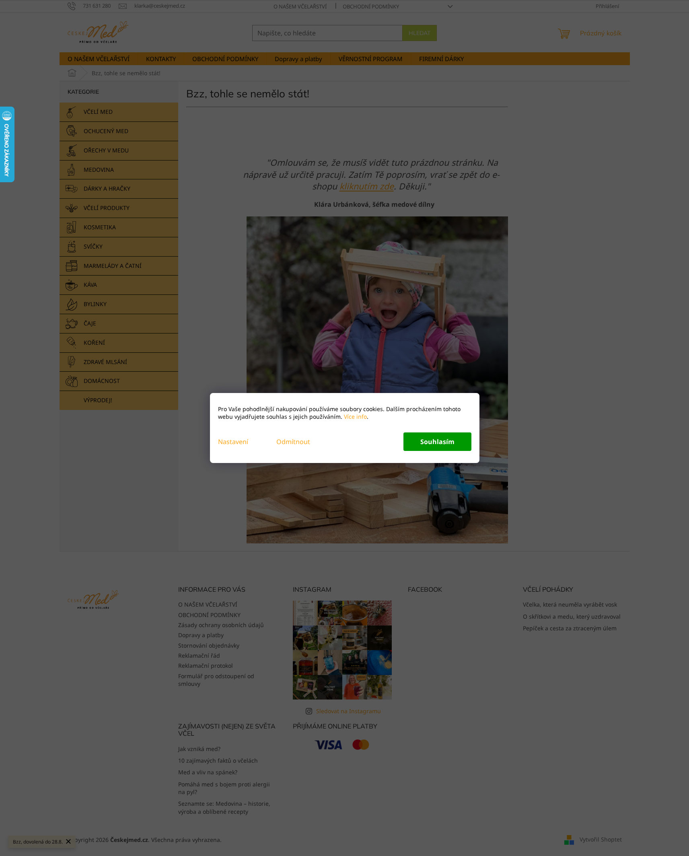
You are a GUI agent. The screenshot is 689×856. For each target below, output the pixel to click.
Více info (354, 416)
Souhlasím (437, 441)
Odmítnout (293, 441)
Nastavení (233, 441)
